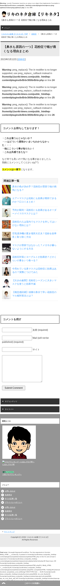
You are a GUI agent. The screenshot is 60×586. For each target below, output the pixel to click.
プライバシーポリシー (13, 502)
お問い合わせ (10, 491)
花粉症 (21, 59)
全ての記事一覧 (11, 499)
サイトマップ (9, 532)
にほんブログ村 (8, 464)
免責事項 (8, 495)
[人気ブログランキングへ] (8, 472)
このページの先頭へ (32, 583)
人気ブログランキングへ (12, 474)
